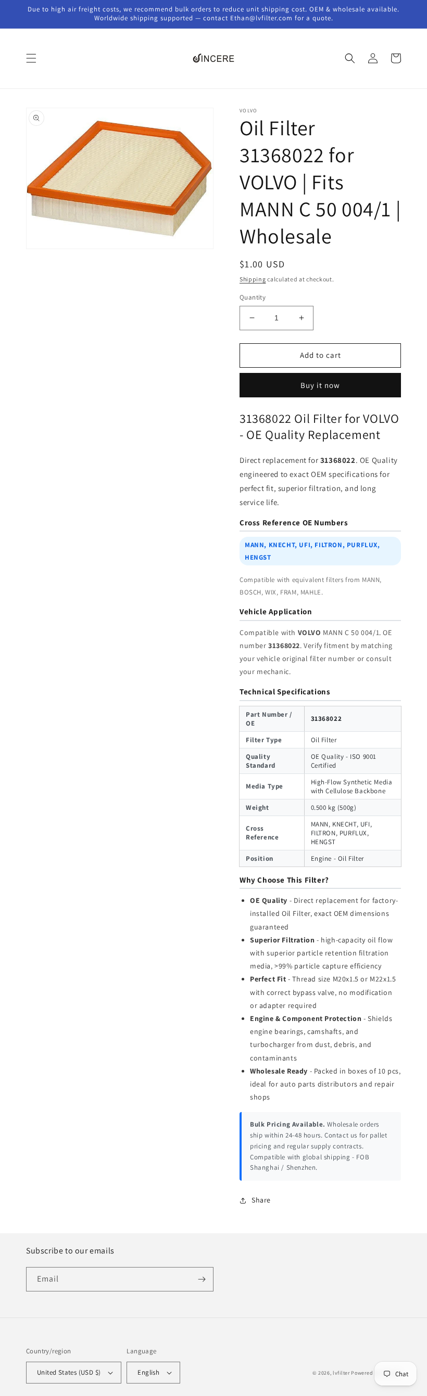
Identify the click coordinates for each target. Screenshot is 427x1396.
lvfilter (341, 1372)
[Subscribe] (201, 1279)
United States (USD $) (69, 1372)
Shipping (253, 279)
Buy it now (320, 385)
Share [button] (261, 1200)
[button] (31, 58)
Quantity (253, 297)
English (148, 1372)
